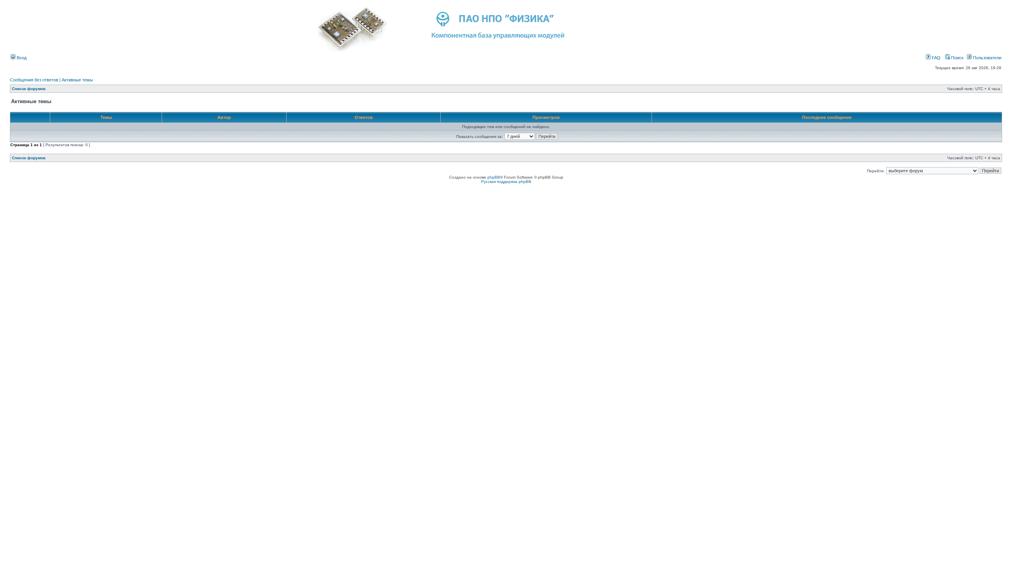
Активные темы (77, 79)
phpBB (493, 177)
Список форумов (28, 89)
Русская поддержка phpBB (506, 181)
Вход (20, 57)
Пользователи (986, 57)
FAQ (935, 57)
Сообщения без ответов (34, 79)
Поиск (956, 57)
